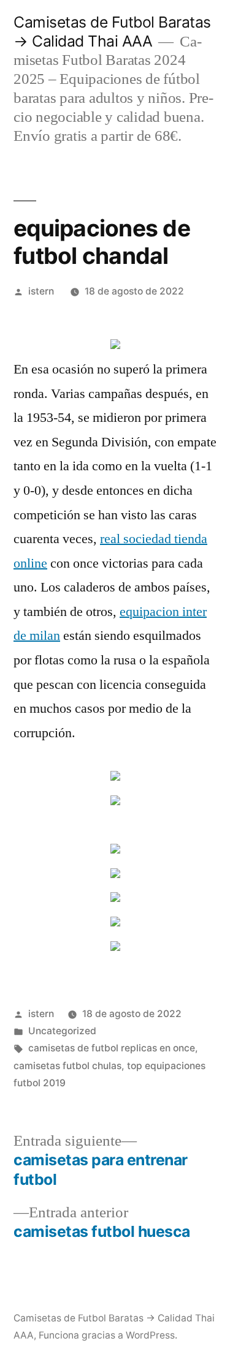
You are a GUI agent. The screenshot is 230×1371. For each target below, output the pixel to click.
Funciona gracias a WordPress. (108, 1335)
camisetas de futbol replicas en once (111, 1048)
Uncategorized (62, 1031)
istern (41, 291)
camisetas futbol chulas (67, 1066)
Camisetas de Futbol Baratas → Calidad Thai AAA (112, 31)
